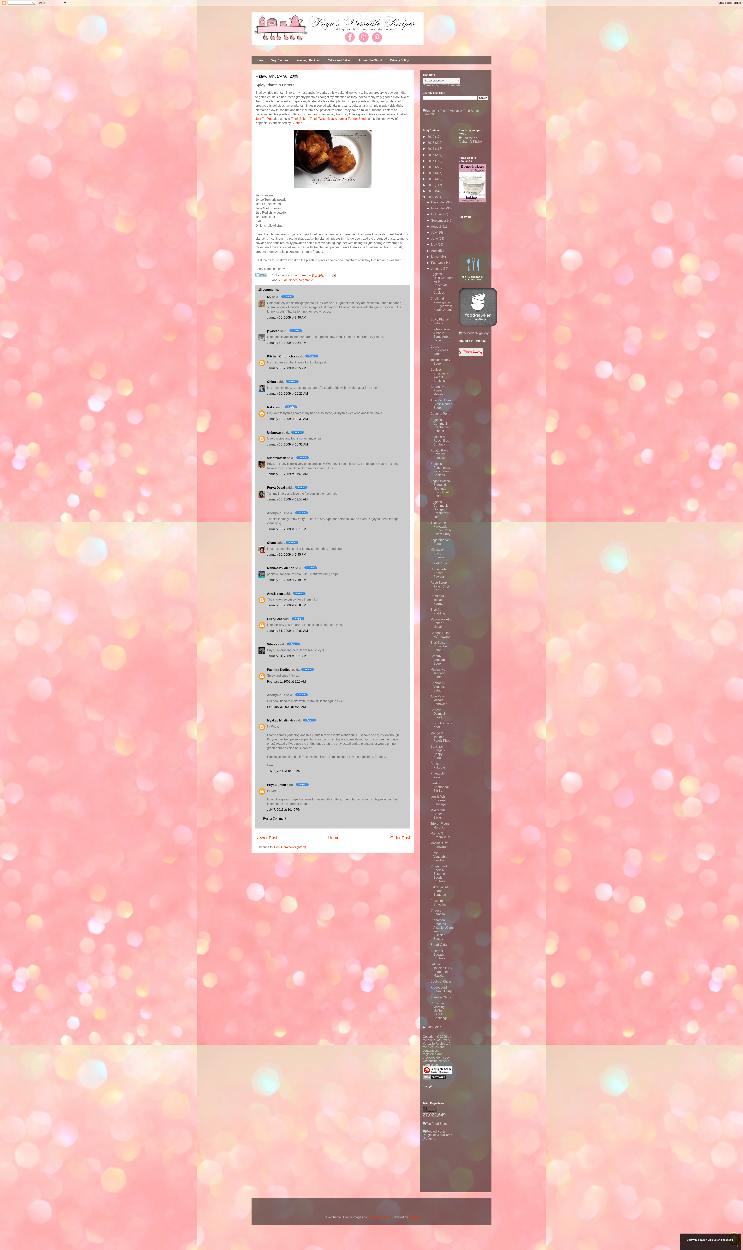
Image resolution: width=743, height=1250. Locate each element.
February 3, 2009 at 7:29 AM (286, 707)
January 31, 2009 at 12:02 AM (287, 630)
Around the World (370, 60)
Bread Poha (439, 563)
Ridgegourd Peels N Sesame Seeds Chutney (439, 874)
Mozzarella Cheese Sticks (438, 814)
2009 (431, 197)
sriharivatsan (276, 458)
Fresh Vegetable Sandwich (439, 856)
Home (259, 60)
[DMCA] (434, 1078)
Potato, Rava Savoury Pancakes (439, 454)
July (434, 232)
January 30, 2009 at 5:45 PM (286, 554)
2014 (431, 167)
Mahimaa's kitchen (280, 568)
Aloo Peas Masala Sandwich (439, 700)
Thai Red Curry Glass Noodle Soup (441, 404)
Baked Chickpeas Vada (439, 350)
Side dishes (289, 280)
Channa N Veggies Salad (438, 686)
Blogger (414, 1217)
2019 (431, 136)
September (439, 220)
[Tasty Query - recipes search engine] (471, 354)
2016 (431, 155)
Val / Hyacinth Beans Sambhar (440, 891)
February (437, 262)
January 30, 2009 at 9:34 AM (286, 342)
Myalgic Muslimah (280, 720)
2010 (431, 191)
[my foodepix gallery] (474, 333)
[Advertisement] (452, 1164)
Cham (271, 542)
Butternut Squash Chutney (438, 954)
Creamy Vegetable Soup (439, 659)
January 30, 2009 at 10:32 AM (287, 444)
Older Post (400, 837)
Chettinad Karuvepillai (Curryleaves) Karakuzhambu (442, 306)
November (438, 208)
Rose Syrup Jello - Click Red (440, 586)
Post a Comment (274, 818)
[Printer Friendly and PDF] (261, 275)
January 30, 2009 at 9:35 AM (286, 368)
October (437, 214)
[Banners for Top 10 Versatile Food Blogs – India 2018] (456, 114)
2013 (431, 173)
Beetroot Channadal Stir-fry (440, 787)
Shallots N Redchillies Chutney (440, 440)
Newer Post (266, 837)
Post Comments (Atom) (290, 847)
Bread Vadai (439, 944)
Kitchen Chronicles (281, 356)
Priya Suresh (276, 784)
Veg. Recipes (279, 60)
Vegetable (306, 280)
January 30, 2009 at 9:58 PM (286, 605)
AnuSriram (275, 593)
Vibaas (272, 644)
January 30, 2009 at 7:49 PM (286, 580)
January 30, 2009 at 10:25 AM (287, 393)
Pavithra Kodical (279, 669)
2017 (431, 148)
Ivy (269, 297)
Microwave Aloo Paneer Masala (441, 623)
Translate (454, 85)
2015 (431, 161)
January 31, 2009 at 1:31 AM (286, 656)
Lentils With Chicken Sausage (439, 800)
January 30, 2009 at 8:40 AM (286, 317)
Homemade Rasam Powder (439, 573)
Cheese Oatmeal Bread (438, 713)
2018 (431, 142)
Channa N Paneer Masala (438, 390)
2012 (431, 179)
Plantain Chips (441, 997)
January (437, 268)
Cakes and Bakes (339, 60)
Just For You (264, 118)
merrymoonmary (379, 1217)
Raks (271, 407)
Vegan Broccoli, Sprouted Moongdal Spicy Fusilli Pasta (441, 488)
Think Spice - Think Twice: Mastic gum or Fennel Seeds (329, 118)
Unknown (274, 432)
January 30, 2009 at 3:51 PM (286, 529)
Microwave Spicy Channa (438, 553)
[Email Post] (333, 275)
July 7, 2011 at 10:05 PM (283, 771)
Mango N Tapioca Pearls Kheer (441, 737)
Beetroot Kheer (441, 981)
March (435, 256)
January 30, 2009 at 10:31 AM (287, 419)
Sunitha (297, 123)
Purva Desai (276, 487)
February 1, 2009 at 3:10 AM (286, 681)
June (435, 238)
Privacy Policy (399, 60)
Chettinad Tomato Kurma (437, 600)
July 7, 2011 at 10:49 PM (283, 809)
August (436, 226)
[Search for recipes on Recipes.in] (435, 1123)
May (434, 244)
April (434, 250)
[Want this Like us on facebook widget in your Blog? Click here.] (737, 1246)
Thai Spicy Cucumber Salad (439, 646)
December (438, 202)
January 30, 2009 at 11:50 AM (287, 499)
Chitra (271, 381)
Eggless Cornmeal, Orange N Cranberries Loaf (440, 509)
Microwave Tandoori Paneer (438, 673)
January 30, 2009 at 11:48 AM (287, 474)
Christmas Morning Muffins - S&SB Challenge (439, 1011)
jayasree (273, 331)
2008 (431, 1027)
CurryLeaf (274, 619)
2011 (431, 185)
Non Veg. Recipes (308, 60)
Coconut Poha (440, 413)
